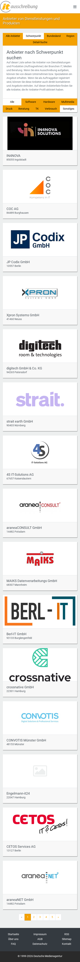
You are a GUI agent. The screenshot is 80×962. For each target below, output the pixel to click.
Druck (9, 108)
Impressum (40, 934)
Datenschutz (40, 943)
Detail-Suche (40, 42)
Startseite (13, 934)
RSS (66, 934)
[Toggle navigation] (75, 7)
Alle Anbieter (13, 35)
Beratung (23, 108)
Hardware (49, 101)
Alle (12, 101)
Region (70, 35)
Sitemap (66, 939)
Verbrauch (51, 108)
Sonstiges (68, 108)
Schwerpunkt (33, 35)
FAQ (13, 943)
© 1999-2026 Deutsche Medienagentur (40, 956)
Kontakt (66, 943)
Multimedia (67, 101)
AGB (40, 939)
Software (30, 101)
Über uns (13, 939)
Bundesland (54, 35)
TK (37, 108)
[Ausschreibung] (19, 6)
